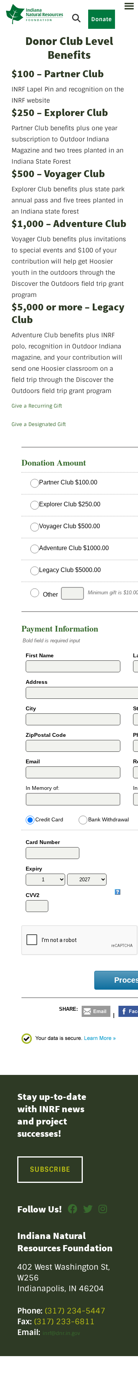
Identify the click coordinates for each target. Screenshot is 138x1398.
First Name (40, 655)
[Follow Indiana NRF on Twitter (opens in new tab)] (88, 1210)
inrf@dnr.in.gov (61, 1333)
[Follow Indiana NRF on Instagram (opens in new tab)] (103, 1210)
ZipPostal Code (46, 735)
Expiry (34, 869)
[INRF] (34, 14)
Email (33, 761)
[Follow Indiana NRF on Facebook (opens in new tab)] (72, 1210)
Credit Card (49, 819)
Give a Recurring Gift (37, 406)
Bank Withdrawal (108, 819)
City (31, 708)
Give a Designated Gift (39, 424)
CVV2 (32, 895)
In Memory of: (42, 788)
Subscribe (50, 1169)
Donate (101, 19)
